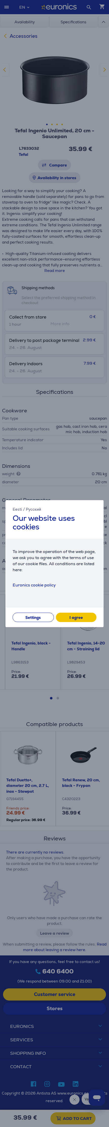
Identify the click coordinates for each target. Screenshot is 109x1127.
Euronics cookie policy (34, 585)
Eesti (17, 509)
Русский (33, 509)
